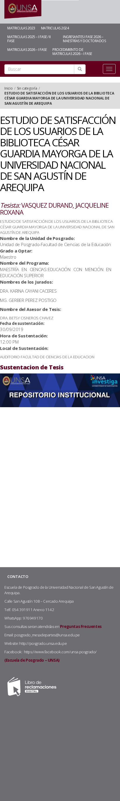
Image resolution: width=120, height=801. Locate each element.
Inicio (8, 88)
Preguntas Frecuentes (81, 626)
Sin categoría (27, 88)
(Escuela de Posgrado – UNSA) (32, 660)
